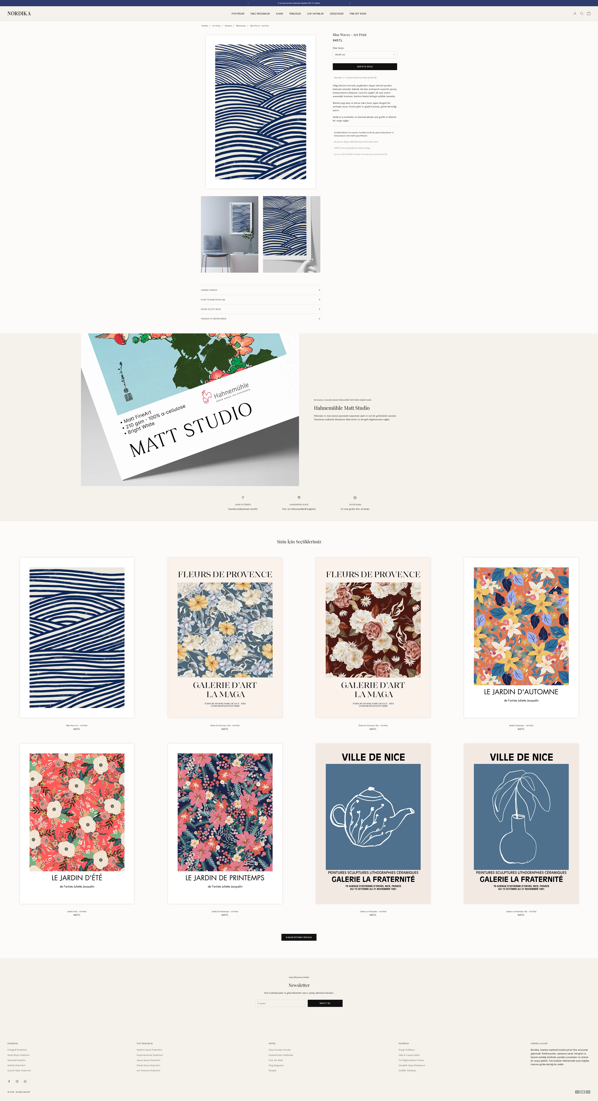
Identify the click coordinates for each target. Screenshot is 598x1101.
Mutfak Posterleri (16, 1065)
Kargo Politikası (407, 1049)
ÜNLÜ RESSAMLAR (260, 13)
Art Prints (216, 26)
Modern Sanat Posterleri (149, 1049)
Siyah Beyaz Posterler (18, 1055)
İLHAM (279, 13)
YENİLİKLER (295, 13)
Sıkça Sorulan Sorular (280, 1049)
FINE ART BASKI (358, 13)
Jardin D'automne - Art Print (521, 725)
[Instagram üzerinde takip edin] (17, 1081)
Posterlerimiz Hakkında (281, 1055)
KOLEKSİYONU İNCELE (299, 937)
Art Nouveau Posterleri (148, 1070)
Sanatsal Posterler (16, 1060)
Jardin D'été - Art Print (76, 911)
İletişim (272, 1070)
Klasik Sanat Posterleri (148, 1065)
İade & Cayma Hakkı (409, 1055)
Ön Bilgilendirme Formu (411, 1060)
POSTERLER (238, 13)
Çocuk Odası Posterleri (19, 1070)
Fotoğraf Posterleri (17, 1049)
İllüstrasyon (241, 26)
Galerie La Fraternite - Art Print (373, 911)
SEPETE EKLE (365, 66)
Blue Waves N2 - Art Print (76, 725)
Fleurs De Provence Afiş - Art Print (225, 725)
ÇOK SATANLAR (315, 13)
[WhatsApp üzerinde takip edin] (25, 1081)
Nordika (205, 26)
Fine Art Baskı (276, 1060)
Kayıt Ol (325, 1003)
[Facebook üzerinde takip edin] (9, 1081)
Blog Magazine (276, 1065)
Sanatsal (228, 26)
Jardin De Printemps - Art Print (225, 911)
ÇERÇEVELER (337, 13)
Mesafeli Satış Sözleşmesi (412, 1065)
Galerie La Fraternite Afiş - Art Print (521, 911)
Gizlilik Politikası (407, 1070)
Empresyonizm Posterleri (150, 1055)
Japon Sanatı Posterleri (148, 1060)
